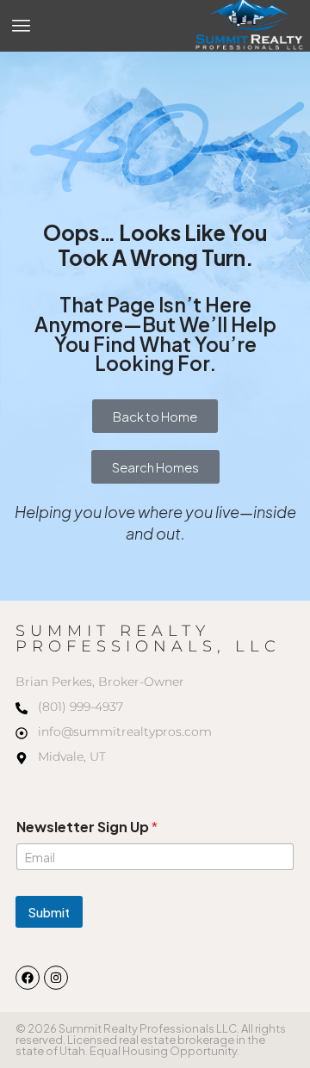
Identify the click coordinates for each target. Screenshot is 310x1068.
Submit (49, 912)
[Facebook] (28, 978)
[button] (21, 25)
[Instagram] (56, 978)
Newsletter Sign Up (87, 826)
